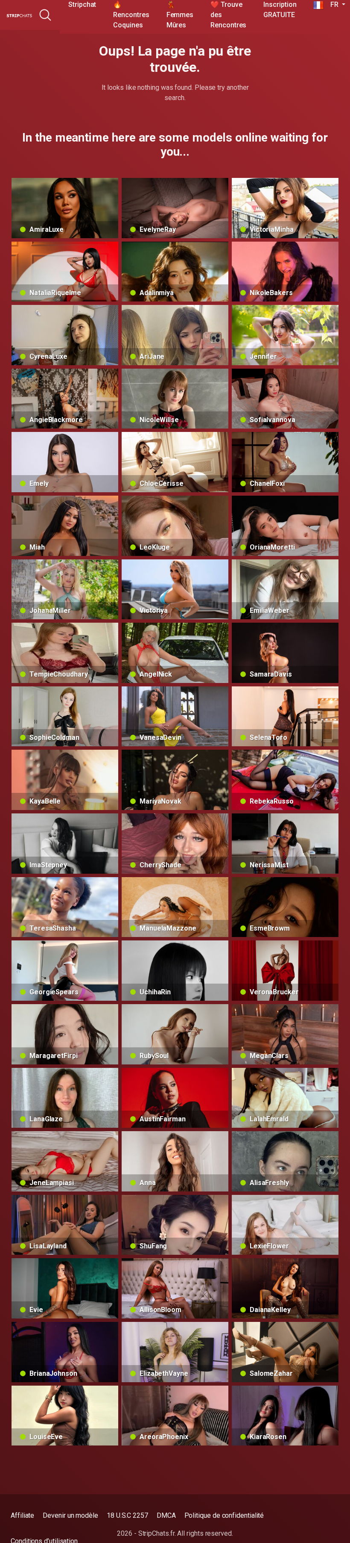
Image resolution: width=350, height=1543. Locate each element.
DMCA (166, 1515)
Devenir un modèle (70, 1515)
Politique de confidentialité (224, 1515)
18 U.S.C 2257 (127, 1515)
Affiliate (22, 1515)
